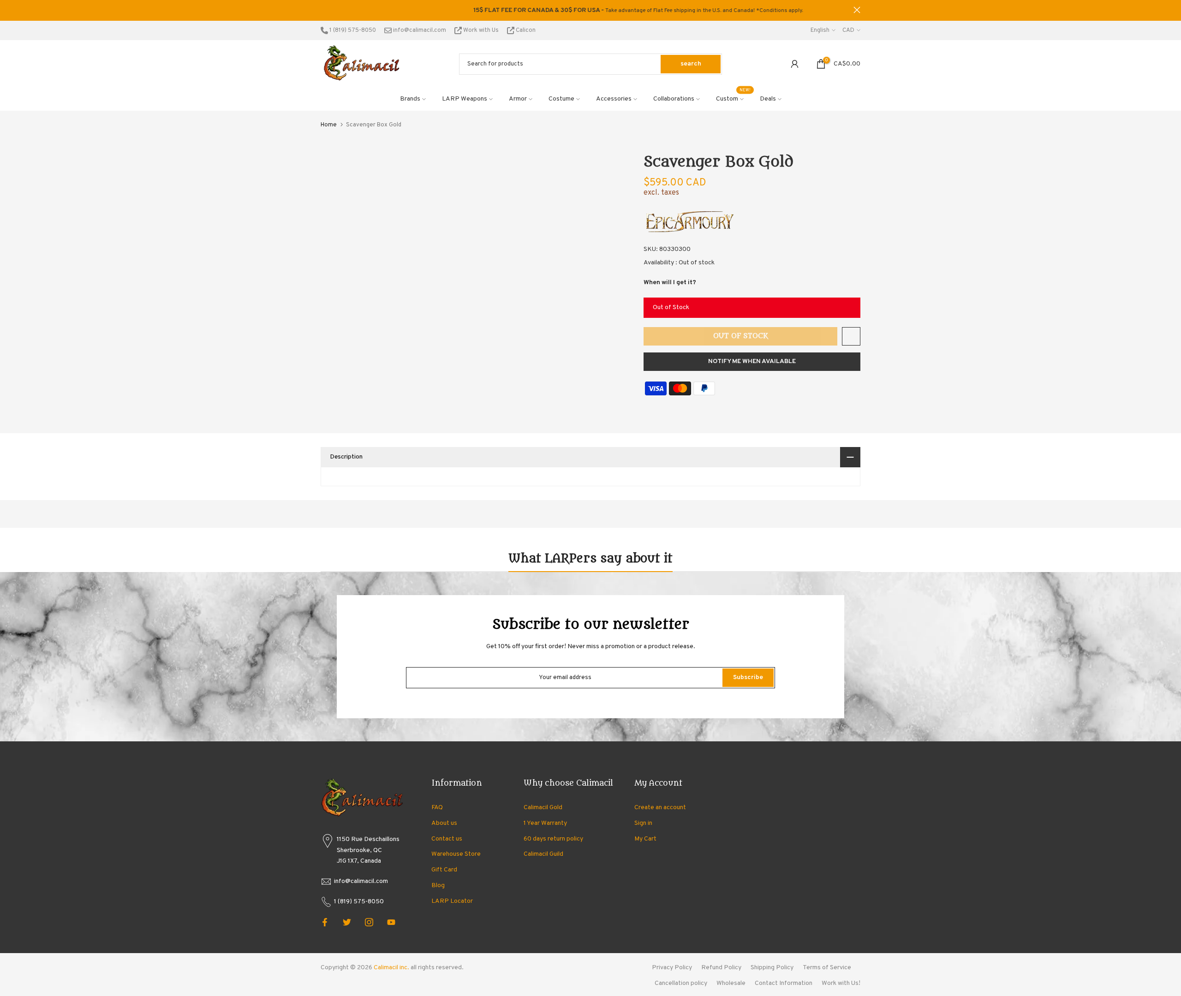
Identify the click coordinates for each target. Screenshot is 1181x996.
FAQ (437, 807)
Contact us (446, 839)
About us (444, 823)
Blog (438, 885)
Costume (561, 99)
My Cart (645, 839)
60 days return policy (553, 839)
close (324, 9)
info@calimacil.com (419, 30)
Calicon (525, 30)
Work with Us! (841, 983)
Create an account (660, 807)
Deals (768, 99)
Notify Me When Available (752, 361)
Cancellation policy (681, 983)
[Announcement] (590, 10)
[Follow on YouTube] (391, 922)
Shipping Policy (772, 968)
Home (329, 125)
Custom (733, 98)
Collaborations (673, 99)
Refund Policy (721, 968)
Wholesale (731, 983)
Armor (518, 99)
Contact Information (783, 983)
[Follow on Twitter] (347, 922)
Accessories (614, 99)
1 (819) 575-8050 (352, 30)
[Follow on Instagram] (369, 922)
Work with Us (481, 30)
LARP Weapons (464, 99)
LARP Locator (452, 901)
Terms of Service (827, 968)
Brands (410, 99)
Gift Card (444, 870)
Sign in (643, 823)
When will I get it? (670, 282)
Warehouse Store (456, 854)
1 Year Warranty (545, 823)
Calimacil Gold (543, 807)
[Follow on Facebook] (325, 922)
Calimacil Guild (543, 854)
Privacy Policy (672, 968)
